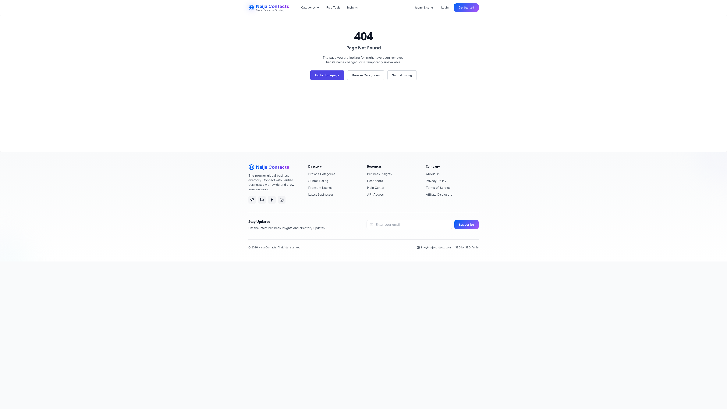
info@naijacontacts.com (436, 247)
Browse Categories (366, 75)
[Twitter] (252, 200)
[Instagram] (281, 200)
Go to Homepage (327, 75)
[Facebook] (272, 200)
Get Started (466, 7)
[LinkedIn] (262, 200)
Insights (352, 7)
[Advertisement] (363, 117)
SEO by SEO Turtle (467, 247)
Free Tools (333, 7)
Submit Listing (423, 7)
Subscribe (466, 224)
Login (445, 7)
